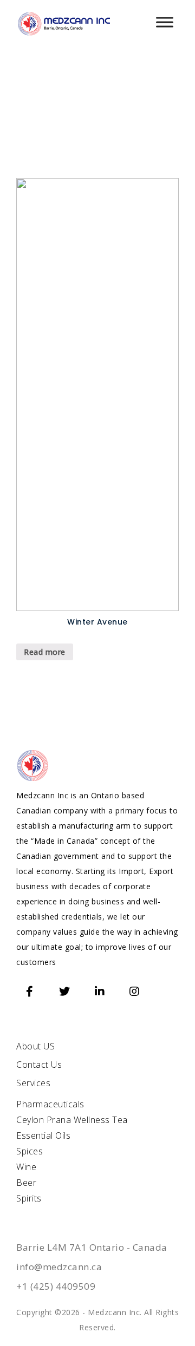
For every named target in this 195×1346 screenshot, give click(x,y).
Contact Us (39, 1065)
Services (33, 1083)
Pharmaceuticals (50, 1104)
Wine (26, 1167)
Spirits (29, 1198)
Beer (26, 1183)
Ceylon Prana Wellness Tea (72, 1120)
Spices (29, 1151)
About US (35, 1046)
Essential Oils (43, 1135)
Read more (45, 652)
